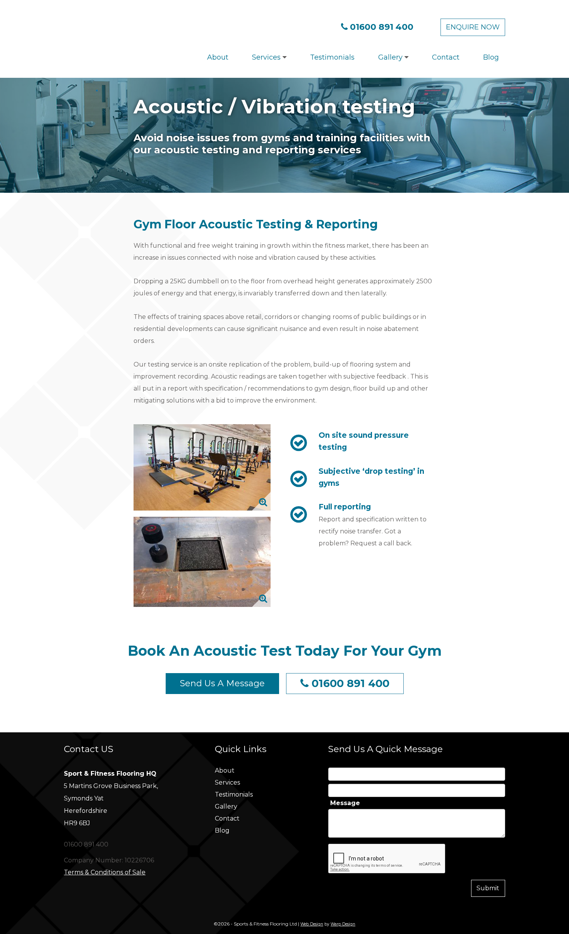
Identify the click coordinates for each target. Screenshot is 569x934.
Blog (491, 57)
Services (267, 57)
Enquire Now (473, 27)
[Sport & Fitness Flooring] (136, 25)
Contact (445, 57)
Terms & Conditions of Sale (105, 872)
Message (345, 803)
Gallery (391, 57)
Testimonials (332, 57)
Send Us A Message (222, 683)
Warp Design (343, 924)
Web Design (311, 924)
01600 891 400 (381, 27)
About (217, 57)
